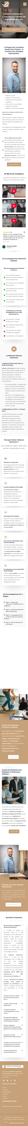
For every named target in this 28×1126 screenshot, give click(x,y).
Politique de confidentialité (18, 1119)
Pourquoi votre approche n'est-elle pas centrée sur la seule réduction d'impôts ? (12, 1019)
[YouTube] (3, 1080)
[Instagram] (11, 1080)
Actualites (5, 1098)
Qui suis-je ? (5, 1094)
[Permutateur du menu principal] (24, 4)
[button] (14, 604)
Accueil (4, 1087)
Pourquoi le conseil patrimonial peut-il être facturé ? (12, 1036)
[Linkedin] (15, 1080)
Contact (4, 1096)
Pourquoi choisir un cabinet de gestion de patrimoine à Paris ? (11, 997)
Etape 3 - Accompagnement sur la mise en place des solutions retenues (13, 616)
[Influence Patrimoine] (6, 4)
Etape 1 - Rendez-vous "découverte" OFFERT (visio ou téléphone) (13, 604)
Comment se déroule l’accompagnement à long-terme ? (11, 1011)
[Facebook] (7, 1080)
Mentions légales (7, 1119)
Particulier (5, 1089)
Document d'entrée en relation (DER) (12, 1106)
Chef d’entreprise (6, 1092)
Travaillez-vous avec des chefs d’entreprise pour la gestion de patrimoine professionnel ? (12, 1044)
